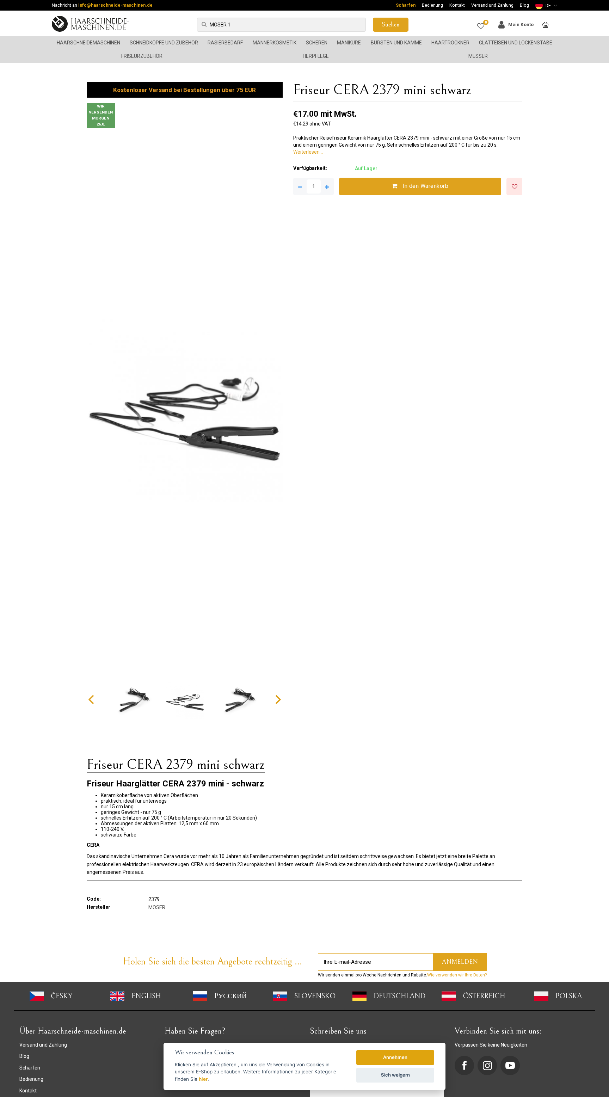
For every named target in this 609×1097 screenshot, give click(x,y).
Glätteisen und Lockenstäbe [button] (515, 42)
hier (203, 1079)
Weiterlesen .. (308, 152)
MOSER (156, 907)
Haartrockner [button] (450, 42)
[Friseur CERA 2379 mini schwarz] (185, 404)
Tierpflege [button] (315, 56)
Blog (524, 5)
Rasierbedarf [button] (225, 42)
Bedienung (432, 5)
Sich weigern (395, 1075)
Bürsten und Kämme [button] (396, 42)
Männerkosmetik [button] (274, 42)
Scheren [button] (316, 42)
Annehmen (395, 1057)
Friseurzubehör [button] (141, 56)
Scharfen (406, 5)
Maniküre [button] (349, 42)
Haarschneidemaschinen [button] (88, 42)
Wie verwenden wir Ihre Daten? (457, 975)
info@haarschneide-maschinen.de (115, 5)
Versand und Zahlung (492, 5)
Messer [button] (478, 56)
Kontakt (457, 5)
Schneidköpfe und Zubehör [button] (164, 42)
